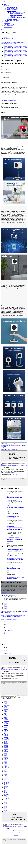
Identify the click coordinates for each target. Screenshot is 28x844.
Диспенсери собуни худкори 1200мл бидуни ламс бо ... (14, 539)
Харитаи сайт (7, 612)
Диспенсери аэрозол (12, 9)
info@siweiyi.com (8, 600)
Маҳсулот (6, 5)
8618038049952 (7, 653)
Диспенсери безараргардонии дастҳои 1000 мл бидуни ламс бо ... (15, 527)
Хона (5, 4)
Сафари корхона (11, 24)
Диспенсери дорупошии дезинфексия (13, 615)
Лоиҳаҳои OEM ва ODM (13, 20)
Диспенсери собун (11, 11)
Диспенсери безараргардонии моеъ (10, 619)
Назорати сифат (8, 27)
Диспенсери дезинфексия (16, 617)
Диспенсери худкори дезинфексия (9, 615)
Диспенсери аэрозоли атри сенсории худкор (15, 577)
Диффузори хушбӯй (12, 7)
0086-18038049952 (8, 630)
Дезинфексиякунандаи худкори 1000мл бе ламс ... (15, 496)
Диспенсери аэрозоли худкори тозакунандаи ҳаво (14, 568)
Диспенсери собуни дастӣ (16, 13)
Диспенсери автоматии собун (17, 12)
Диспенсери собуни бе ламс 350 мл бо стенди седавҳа (15, 558)
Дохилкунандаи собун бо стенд (18, 17)
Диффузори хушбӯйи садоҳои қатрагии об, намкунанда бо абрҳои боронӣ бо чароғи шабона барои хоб (14, 445)
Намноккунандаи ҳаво (12, 8)
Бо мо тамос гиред (8, 25)
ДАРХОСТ (3, 593)
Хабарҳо (6, 21)
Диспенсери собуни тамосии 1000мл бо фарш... (15, 516)
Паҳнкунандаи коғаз (12, 19)
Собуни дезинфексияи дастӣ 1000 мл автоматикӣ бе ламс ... (15, 507)
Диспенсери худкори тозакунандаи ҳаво (11, 613)
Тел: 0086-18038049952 (9, 595)
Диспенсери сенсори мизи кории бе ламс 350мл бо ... (15, 550)
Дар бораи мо (7, 23)
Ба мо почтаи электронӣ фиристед (9, 100)
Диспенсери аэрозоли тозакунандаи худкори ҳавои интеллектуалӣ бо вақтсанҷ (14, 448)
